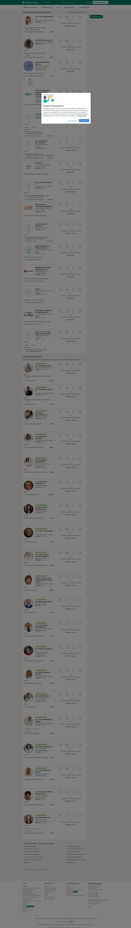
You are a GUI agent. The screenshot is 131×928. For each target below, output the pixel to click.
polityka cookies (82, 116)
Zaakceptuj (84, 120)
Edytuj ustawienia (73, 120)
